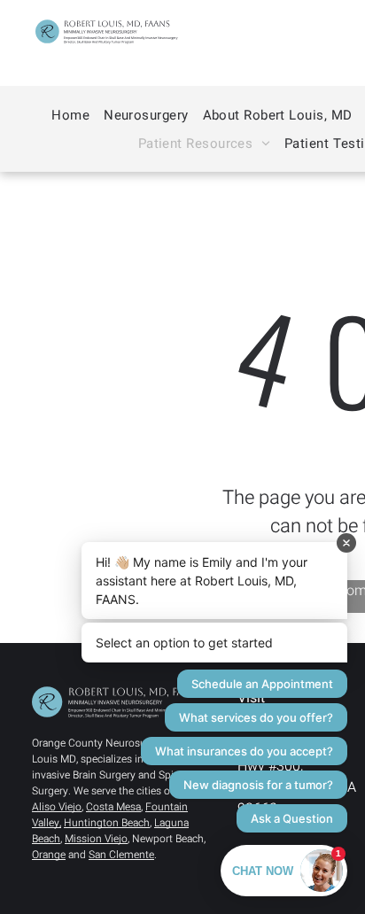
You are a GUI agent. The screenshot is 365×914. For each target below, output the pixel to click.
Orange (49, 855)
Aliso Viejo (57, 807)
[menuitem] (70, 115)
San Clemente (121, 855)
